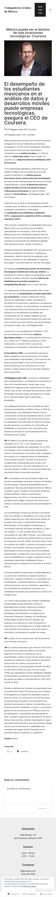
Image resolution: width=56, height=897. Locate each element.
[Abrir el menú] (50, 9)
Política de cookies (29, 886)
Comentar (42, 808)
